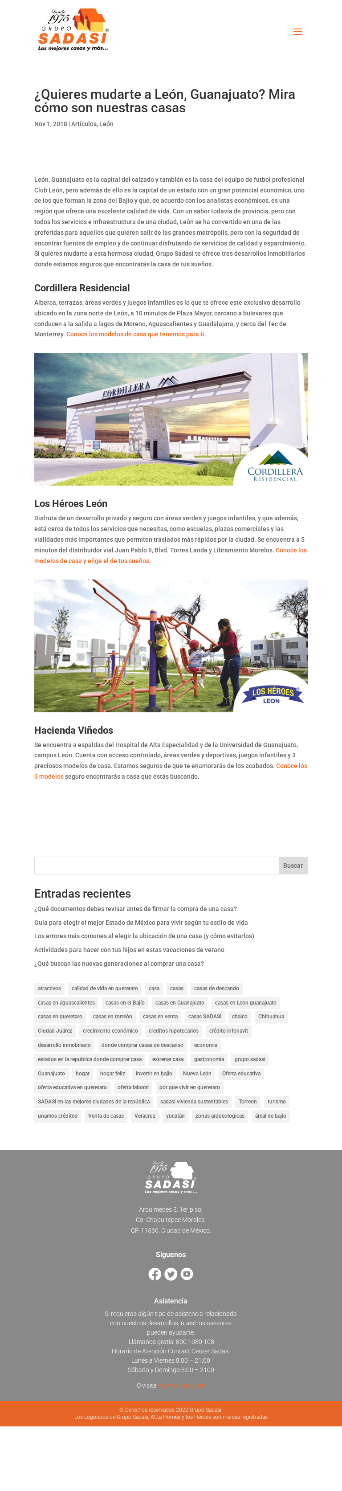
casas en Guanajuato (179, 1003)
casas (176, 988)
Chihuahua (271, 1016)
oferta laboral (133, 1087)
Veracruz (144, 1116)
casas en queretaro (60, 1016)
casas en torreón (112, 1016)
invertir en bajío (154, 1073)
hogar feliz (112, 1073)
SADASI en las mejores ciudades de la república (94, 1102)
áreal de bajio (270, 1116)
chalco (240, 1016)
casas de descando (216, 988)
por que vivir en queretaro (189, 1087)
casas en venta (160, 1016)
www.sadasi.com (181, 1385)
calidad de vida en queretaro (105, 988)
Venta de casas (106, 1116)
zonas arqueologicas (219, 1116)
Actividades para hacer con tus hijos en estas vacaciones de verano (129, 949)
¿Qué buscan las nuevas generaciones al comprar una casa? (119, 963)
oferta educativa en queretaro (72, 1087)
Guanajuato (51, 1073)
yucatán (175, 1116)
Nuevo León (197, 1073)
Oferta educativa (241, 1073)
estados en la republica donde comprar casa (90, 1059)
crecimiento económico (110, 1031)
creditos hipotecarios (174, 1031)
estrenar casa (167, 1059)
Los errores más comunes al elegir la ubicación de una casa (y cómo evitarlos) (144, 936)
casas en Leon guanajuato (246, 1003)
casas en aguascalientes (66, 1003)
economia (205, 1045)
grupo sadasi (250, 1059)
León (106, 123)
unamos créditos (57, 1116)
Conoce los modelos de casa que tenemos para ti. (136, 334)
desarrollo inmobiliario (64, 1045)
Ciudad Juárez (55, 1031)
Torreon (248, 1102)
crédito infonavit (228, 1031)
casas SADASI (204, 1016)
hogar (83, 1073)
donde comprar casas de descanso (142, 1045)
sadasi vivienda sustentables (194, 1102)
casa (154, 988)
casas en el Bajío (125, 1003)
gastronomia (209, 1059)
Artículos (84, 123)
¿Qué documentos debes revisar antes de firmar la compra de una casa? (135, 908)
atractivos (49, 988)
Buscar (293, 865)
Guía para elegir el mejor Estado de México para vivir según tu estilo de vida (141, 922)
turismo (277, 1102)
